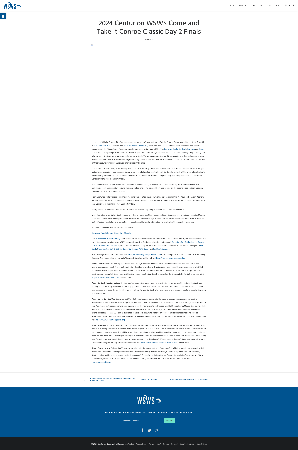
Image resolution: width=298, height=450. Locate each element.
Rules (268, 5)
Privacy (152, 444)
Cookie (166, 444)
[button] (3, 16)
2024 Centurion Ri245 (102, 145)
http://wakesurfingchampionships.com (144, 254)
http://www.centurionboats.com (105, 277)
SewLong (191, 149)
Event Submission (187, 444)
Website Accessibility (137, 444)
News (278, 5)
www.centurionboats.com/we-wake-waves (159, 342)
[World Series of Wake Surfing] (12, 5)
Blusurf (202, 149)
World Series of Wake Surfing (108, 238)
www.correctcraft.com (101, 362)
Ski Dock (182, 149)
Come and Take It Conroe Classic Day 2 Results (111, 233)
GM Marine (133, 249)
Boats (242, 5)
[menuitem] (232, 5)
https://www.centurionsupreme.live (170, 258)
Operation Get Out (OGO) (108, 249)
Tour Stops (256, 5)
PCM (141, 249)
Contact (174, 444)
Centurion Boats (171, 149)
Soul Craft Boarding (161, 249)
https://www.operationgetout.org (110, 320)
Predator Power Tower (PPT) (136, 145)
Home (232, 5)
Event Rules (202, 444)
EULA (159, 444)
